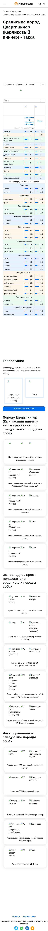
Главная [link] (6, 11)
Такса (40, 121)
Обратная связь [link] (29, 916)
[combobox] (4, 84)
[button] (25, 452)
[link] (25, 452)
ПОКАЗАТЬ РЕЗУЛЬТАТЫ (24, 409)
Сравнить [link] (35, 15)
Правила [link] (16, 916)
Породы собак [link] (16, 11)
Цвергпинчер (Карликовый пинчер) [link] (16, 15)
